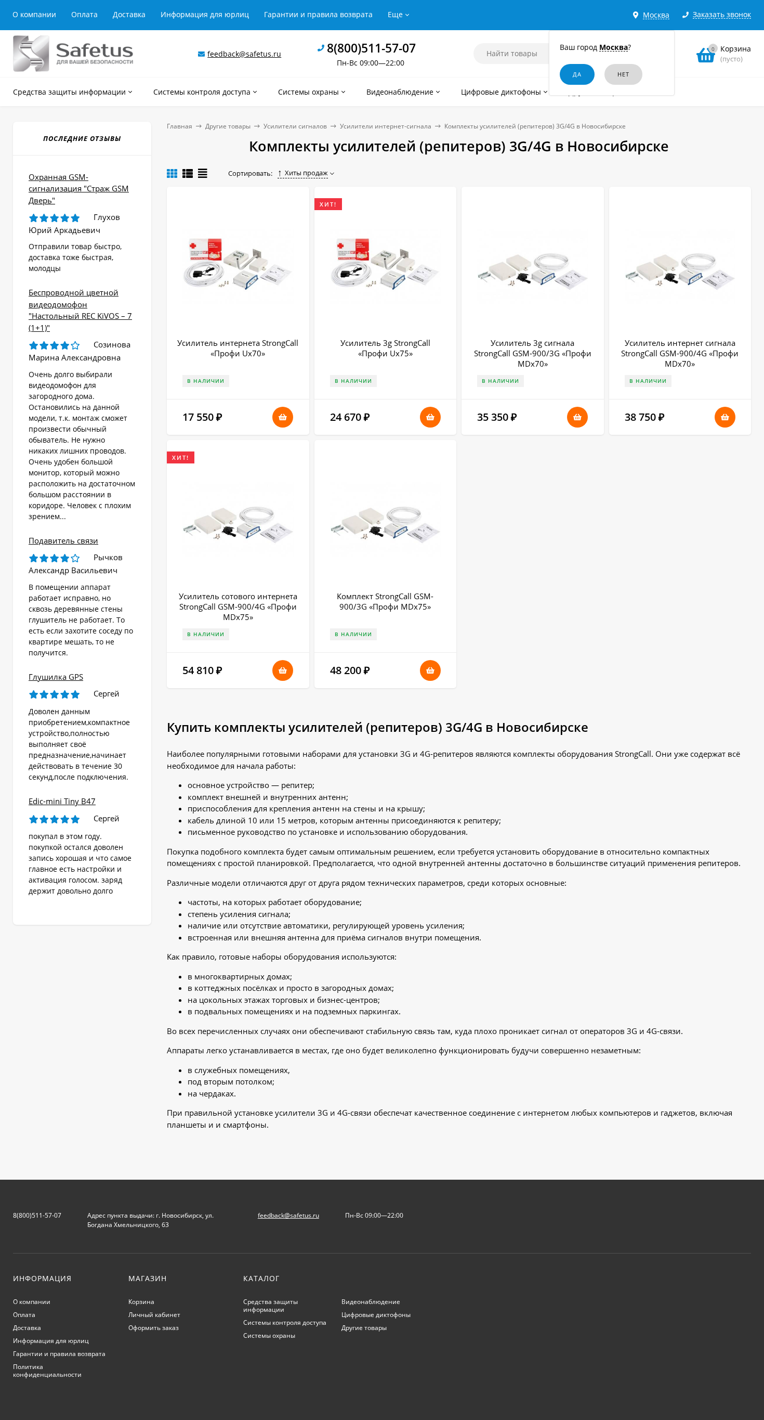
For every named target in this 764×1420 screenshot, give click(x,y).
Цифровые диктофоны (376, 1314)
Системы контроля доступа (284, 1322)
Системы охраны (269, 1335)
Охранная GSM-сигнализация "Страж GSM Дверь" (79, 188)
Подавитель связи (63, 540)
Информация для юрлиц (205, 14)
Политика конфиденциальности (47, 1370)
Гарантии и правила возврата (318, 14)
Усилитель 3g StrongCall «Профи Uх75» (385, 348)
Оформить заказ (153, 1327)
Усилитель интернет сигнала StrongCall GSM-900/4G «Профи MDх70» (680, 353)
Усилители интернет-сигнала (385, 126)
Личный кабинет (154, 1314)
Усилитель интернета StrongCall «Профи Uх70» (237, 348)
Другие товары (228, 126)
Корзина (141, 1301)
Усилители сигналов (295, 126)
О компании (34, 14)
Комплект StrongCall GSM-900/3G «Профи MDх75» (385, 601)
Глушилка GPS (56, 677)
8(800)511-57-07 (371, 48)
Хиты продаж (306, 173)
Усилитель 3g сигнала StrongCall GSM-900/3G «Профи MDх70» (532, 353)
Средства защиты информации (270, 1305)
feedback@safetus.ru (244, 54)
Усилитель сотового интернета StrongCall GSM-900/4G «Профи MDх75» (238, 606)
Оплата (84, 14)
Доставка (129, 14)
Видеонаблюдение (370, 1301)
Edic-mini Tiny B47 (62, 801)
